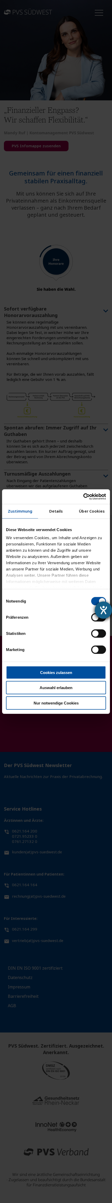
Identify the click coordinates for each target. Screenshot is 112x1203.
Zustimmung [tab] (20, 511)
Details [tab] (56, 511)
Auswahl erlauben (56, 687)
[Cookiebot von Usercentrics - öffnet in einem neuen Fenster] (83, 496)
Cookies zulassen (56, 672)
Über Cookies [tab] (92, 511)
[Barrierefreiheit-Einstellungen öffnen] (103, 610)
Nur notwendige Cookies (56, 703)
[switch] (98, 633)
